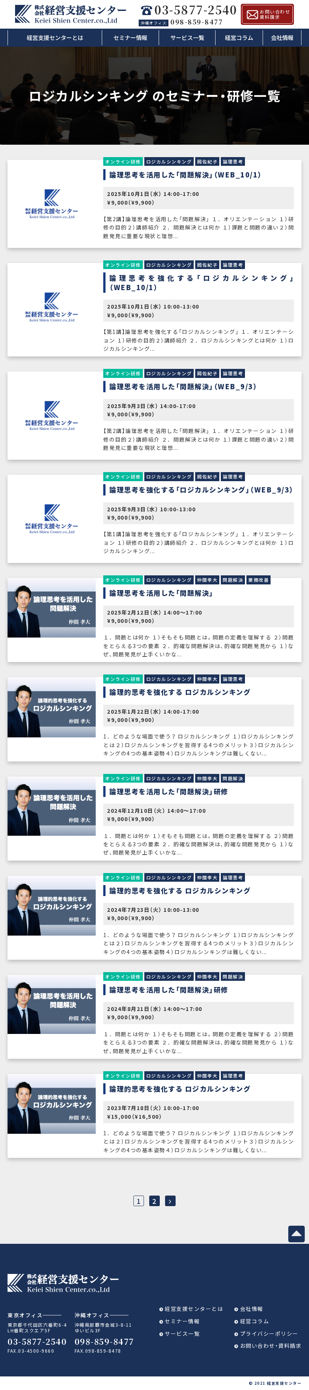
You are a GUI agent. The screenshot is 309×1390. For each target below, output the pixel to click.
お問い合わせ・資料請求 (271, 1345)
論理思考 (233, 161)
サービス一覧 (187, 37)
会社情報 (282, 37)
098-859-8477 (182, 21)
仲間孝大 (207, 579)
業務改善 (258, 579)
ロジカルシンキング (169, 161)
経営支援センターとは (55, 37)
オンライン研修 (123, 161)
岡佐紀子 (207, 161)
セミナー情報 (130, 37)
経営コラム (239, 37)
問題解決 (233, 579)
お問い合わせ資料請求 (275, 14)
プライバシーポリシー (269, 1333)
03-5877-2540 (195, 10)
